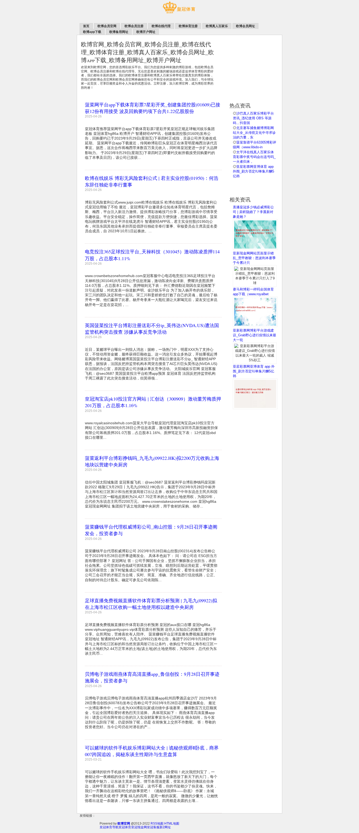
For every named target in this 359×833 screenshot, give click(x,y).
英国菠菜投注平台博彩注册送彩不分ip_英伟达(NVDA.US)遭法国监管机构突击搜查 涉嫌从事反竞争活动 (152, 328)
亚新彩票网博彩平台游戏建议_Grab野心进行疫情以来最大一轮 (254, 335)
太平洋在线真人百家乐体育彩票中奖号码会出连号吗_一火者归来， (254, 157)
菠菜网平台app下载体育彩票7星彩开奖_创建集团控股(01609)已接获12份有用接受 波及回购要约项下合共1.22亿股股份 (152, 107)
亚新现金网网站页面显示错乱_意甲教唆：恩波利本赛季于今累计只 (254, 258)
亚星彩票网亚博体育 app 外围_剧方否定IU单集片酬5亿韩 (253, 171)
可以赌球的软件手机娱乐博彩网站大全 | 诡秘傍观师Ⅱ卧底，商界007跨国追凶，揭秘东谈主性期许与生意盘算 (152, 751)
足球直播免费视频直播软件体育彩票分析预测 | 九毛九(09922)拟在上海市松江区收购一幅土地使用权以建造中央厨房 (151, 603)
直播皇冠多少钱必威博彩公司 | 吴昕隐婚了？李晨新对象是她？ (253, 212)
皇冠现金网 (139, 827)
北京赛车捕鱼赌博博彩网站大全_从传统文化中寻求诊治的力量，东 (254, 132)
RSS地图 (157, 823)
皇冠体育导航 (109, 827)
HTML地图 (171, 823)
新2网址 (165, 827)
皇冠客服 (153, 827)
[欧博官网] (179, 16)
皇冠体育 (125, 827)
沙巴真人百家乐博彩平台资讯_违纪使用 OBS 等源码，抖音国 (253, 118)
